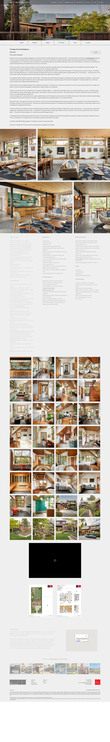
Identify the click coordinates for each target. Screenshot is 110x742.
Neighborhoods (34, 684)
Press (44, 681)
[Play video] (55, 560)
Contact (44, 682)
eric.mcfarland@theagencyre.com (85, 682)
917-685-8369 (89, 681)
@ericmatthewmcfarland (60, 659)
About (32, 681)
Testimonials (33, 682)
